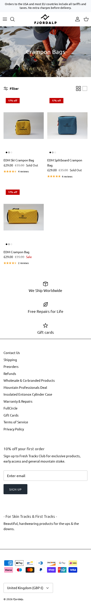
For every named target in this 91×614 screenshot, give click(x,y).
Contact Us (12, 352)
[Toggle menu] (5, 19)
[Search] (14, 19)
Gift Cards (11, 415)
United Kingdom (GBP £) (25, 588)
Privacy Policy (14, 429)
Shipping (10, 360)
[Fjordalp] (45, 19)
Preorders (11, 366)
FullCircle (10, 408)
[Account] (76, 19)
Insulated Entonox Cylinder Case (28, 394)
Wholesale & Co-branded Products (29, 380)
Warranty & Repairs (18, 401)
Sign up (15, 489)
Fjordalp (18, 599)
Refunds (10, 373)
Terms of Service (16, 422)
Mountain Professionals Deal (25, 387)
